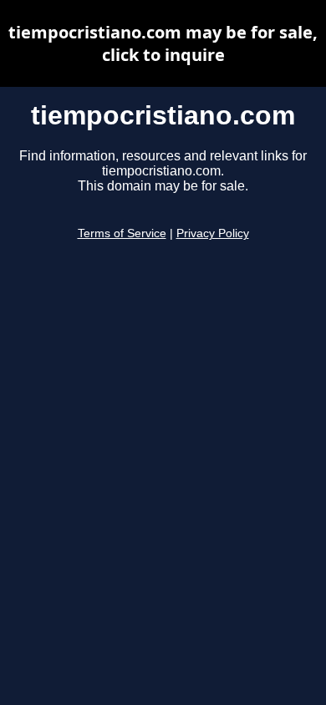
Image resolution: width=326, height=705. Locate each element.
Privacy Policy (212, 233)
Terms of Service (122, 233)
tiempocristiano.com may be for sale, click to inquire (163, 43)
